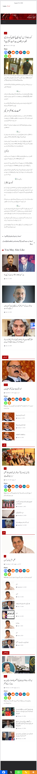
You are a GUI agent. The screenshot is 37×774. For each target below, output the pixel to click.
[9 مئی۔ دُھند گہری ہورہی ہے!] (8, 417)
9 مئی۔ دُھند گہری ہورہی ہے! (20, 415)
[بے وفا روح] (8, 624)
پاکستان (5, 33)
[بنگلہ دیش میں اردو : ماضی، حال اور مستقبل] (8, 644)
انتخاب (15, 480)
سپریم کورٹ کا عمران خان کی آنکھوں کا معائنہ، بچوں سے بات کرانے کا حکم (18, 682)
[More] (9, 56)
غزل (17, 584)
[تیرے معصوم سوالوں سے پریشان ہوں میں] (8, 524)
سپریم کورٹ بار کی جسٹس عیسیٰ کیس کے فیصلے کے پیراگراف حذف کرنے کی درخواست (18, 307)
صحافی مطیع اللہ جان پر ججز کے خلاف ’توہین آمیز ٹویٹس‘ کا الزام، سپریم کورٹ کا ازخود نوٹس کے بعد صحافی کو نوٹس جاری (18, 340)
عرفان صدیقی (18, 393)
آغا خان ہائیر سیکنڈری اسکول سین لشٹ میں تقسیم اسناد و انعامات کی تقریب (24, 503)
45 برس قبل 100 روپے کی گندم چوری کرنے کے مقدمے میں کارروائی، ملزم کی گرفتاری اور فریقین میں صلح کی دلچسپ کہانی (24, 724)
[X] (9, 52)
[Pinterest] (20, 52)
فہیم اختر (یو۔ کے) (18, 564)
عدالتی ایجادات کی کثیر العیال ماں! (13, 389)
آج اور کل (8, 6)
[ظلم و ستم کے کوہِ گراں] (18, 544)
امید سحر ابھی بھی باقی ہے (20, 513)
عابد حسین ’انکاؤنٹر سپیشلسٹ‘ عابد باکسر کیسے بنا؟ (14, 275)
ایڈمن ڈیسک (18, 687)
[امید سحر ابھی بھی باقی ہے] (8, 514)
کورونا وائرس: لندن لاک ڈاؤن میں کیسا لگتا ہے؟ (12, 236)
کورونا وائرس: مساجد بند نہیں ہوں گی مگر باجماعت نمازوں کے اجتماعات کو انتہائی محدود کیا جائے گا (18, 242)
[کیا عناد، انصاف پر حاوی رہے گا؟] (8, 426)
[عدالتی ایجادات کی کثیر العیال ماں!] (18, 371)
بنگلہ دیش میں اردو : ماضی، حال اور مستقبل (22, 642)
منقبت (17, 594)
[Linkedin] (17, 52)
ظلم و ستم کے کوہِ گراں (9, 560)
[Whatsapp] (5, 56)
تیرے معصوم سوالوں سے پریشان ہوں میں (22, 522)
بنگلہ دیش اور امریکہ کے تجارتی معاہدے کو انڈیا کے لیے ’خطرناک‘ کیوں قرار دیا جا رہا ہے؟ (24, 735)
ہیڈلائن (5, 676)
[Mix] (28, 52)
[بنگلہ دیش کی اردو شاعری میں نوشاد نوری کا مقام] (8, 605)
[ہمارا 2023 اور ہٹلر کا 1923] (8, 436)
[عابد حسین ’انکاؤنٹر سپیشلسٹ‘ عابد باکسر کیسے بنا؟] (18, 256)
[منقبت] (8, 595)
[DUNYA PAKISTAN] (18, 15)
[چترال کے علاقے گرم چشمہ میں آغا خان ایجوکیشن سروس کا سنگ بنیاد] (18, 457)
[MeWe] (24, 52)
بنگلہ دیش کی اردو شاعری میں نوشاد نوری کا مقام (23, 604)
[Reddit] (13, 52)
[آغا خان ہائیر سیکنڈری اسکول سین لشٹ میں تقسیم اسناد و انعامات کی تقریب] (8, 504)
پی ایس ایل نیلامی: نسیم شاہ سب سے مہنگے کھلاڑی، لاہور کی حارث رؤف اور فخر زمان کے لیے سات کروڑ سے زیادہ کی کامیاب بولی (24, 711)
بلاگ (5, 468)
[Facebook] (5, 52)
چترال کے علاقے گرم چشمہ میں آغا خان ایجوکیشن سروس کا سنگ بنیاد (16, 474)
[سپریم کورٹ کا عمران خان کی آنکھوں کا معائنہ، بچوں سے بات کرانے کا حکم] (18, 664)
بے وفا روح (17, 623)
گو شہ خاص (6, 384)
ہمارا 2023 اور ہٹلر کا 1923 (20, 435)
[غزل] (8, 585)
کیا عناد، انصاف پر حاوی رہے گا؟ (21, 425)
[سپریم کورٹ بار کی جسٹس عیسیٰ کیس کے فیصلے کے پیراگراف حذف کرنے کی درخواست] (18, 287)
